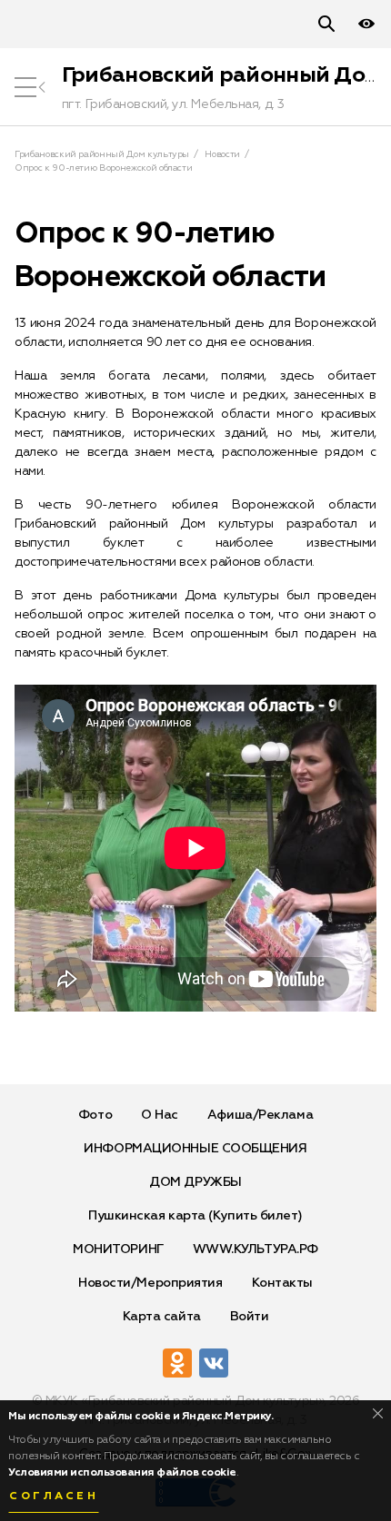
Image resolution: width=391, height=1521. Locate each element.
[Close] (378, 1413)
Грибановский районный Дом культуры (102, 154)
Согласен (53, 1496)
